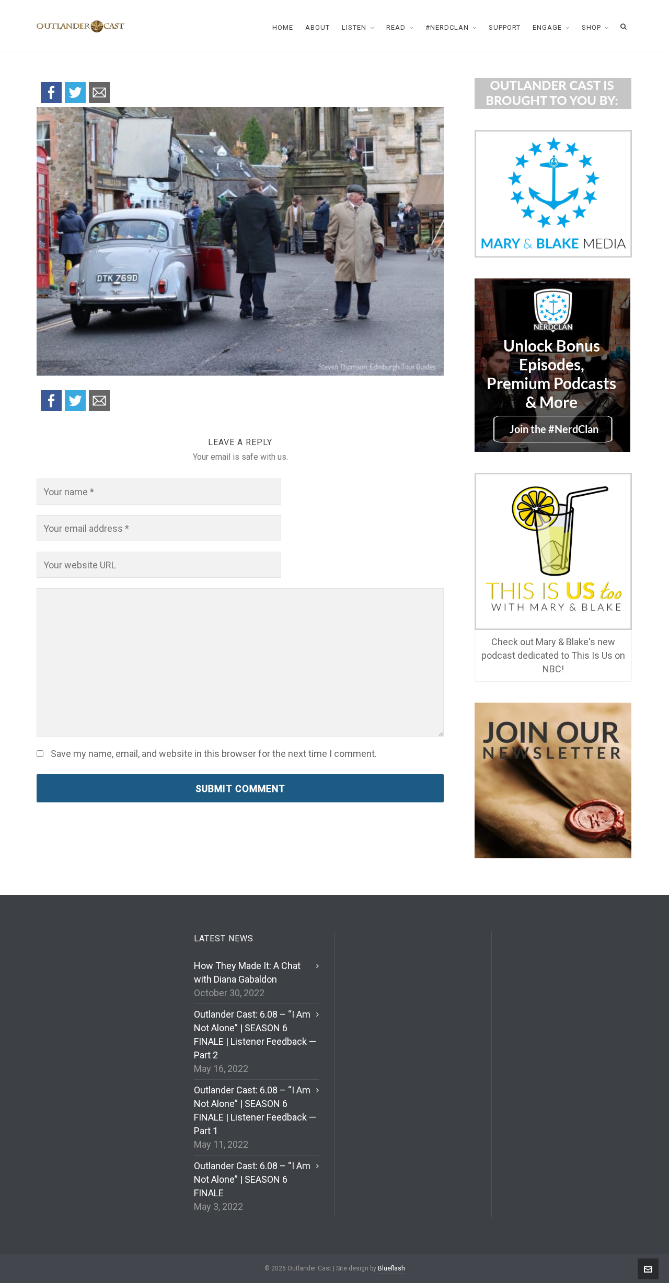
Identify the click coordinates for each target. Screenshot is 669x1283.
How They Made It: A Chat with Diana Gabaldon (247, 972)
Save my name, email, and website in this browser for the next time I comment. (214, 754)
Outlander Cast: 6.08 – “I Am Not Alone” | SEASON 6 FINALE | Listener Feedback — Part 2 (255, 1034)
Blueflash (391, 1268)
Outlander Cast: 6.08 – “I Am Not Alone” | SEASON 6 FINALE (252, 1179)
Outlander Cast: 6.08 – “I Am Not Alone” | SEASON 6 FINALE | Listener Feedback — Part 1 (255, 1110)
